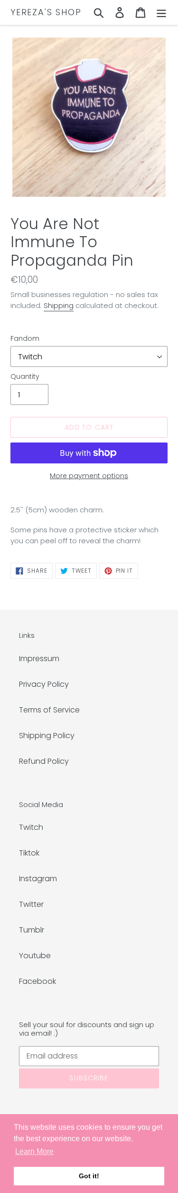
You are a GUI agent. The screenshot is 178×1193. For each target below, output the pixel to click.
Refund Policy (44, 761)
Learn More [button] (34, 1151)
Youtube (35, 955)
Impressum (39, 658)
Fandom (24, 338)
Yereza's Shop (45, 12)
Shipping (59, 305)
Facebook (37, 981)
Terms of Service (49, 709)
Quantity (24, 376)
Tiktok (29, 852)
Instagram (38, 878)
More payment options (89, 476)
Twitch (31, 827)
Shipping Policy (47, 735)
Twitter (31, 904)
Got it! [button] (89, 1176)
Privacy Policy (44, 684)
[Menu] (161, 12)
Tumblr (31, 929)
